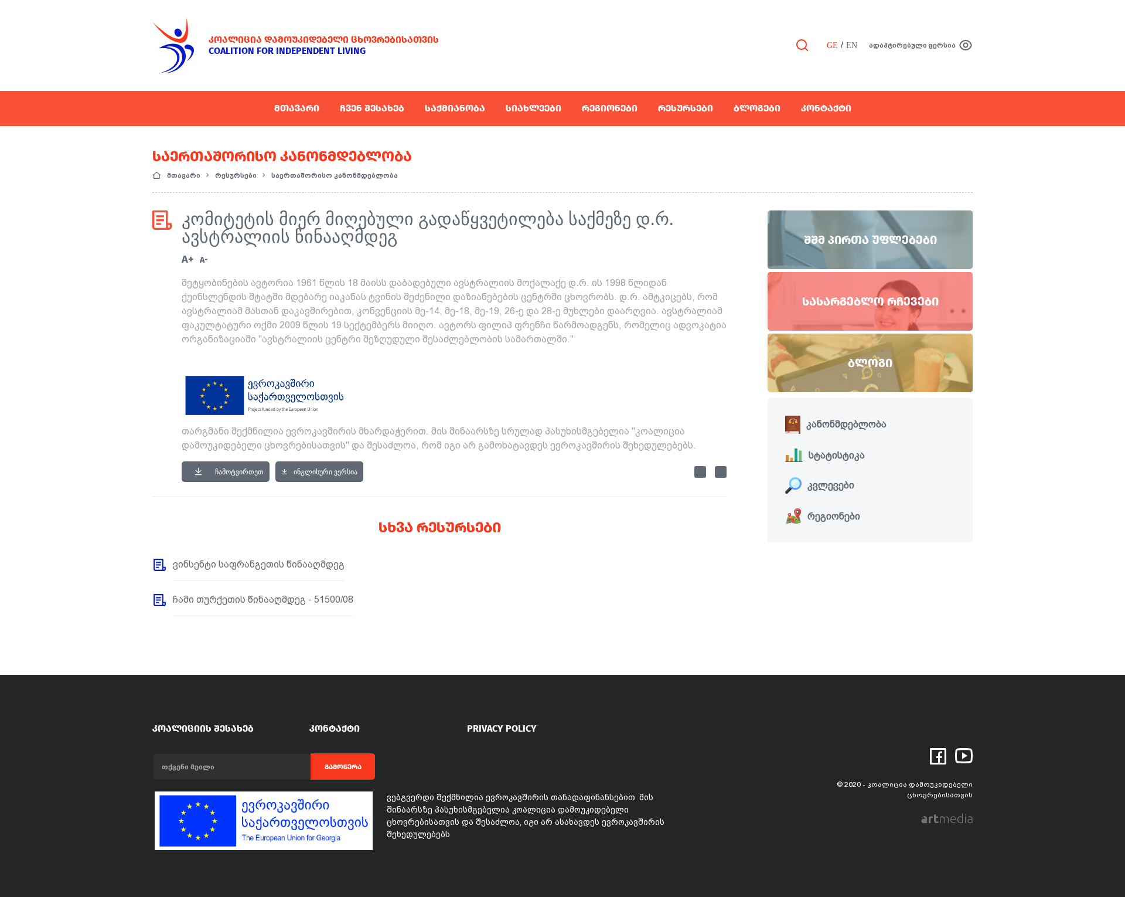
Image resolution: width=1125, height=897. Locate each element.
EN (851, 45)
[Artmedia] (947, 818)
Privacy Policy (502, 728)
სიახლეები (533, 108)
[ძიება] (802, 44)
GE (832, 45)
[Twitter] (721, 472)
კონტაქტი (826, 108)
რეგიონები (610, 108)
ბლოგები (757, 108)
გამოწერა (343, 767)
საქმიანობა (455, 108)
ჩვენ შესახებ (372, 108)
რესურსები (685, 108)
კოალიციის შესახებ (203, 728)
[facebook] (938, 755)
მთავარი (296, 108)
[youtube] (964, 754)
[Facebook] (700, 472)
